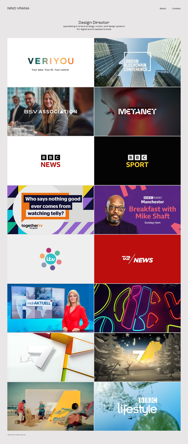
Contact (176, 8)
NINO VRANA (18, 8)
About (163, 8)
